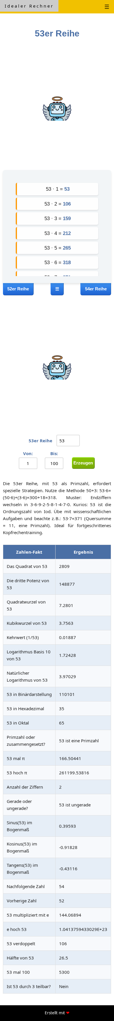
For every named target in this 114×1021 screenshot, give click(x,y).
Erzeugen (83, 462)
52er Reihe (18, 288)
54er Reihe (96, 288)
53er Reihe (40, 440)
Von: (28, 453)
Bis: (54, 453)
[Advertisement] (57, 106)
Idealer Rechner (29, 6)
